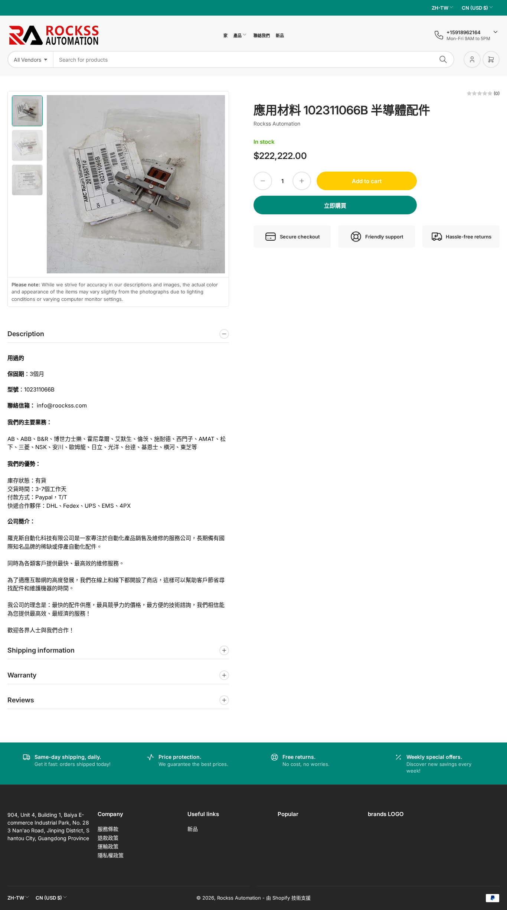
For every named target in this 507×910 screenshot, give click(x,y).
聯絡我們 (262, 35)
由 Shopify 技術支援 (288, 898)
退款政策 (108, 838)
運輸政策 (108, 846)
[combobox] (253, 59)
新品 (280, 35)
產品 (237, 35)
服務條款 (108, 829)
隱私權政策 (111, 855)
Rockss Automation (277, 123)
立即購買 (335, 205)
